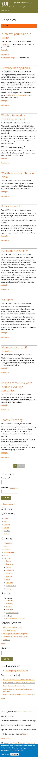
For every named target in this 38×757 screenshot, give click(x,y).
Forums (6, 528)
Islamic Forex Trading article (18, 95)
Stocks (6, 555)
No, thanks (15, 754)
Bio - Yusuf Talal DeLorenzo (12, 627)
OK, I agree (5, 754)
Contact (6, 534)
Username (5, 478)
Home (5, 26)
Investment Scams (12, 613)
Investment (10, 600)
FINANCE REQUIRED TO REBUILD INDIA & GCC (19, 680)
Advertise (7, 525)
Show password (14, 488)
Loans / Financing (11, 420)
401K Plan (6, 640)
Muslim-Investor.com (25, 712)
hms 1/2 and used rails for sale (14, 686)
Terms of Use (17, 743)
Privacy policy (30, 743)
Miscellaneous (11, 586)
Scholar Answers (9, 552)
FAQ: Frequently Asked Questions (16, 671)
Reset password (8, 504)
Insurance (7, 300)
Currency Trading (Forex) (16, 68)
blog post (6, 45)
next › (19, 466)
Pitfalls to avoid (10, 206)
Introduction (8, 543)
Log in (13, 58)
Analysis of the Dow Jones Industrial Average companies (16, 386)
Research (9, 576)
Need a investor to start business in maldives (19, 695)
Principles (4, 50)
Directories (10, 564)
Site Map (7, 531)
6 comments (5, 58)
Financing (9, 603)
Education (9, 573)
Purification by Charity (14, 250)
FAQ (5, 521)
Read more (5, 55)
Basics (6, 546)
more (3, 644)
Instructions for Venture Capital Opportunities (19, 683)
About (6, 518)
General (8, 561)
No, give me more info (16, 750)
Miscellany (7, 589)
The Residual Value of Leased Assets (15, 637)
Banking (8, 607)
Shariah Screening (9, 630)
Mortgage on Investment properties (15, 634)
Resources (7, 559)
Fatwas (8, 567)
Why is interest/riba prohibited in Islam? (13, 117)
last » (23, 466)
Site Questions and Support (15, 618)
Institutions (10, 570)
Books (8, 580)
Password (5, 487)
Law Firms (9, 583)
